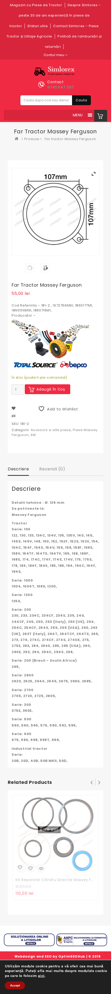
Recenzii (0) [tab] (52, 469)
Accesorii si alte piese (51, 429)
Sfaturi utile (37, 26)
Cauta (81, 100)
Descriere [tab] (18, 469)
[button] (78, 115)
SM (33, 434)
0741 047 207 (60, 87)
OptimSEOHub (71, 956)
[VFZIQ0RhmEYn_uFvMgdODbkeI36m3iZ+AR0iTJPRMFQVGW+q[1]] (30, 268)
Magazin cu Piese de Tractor (36, 5)
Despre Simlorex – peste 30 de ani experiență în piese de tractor (55, 15)
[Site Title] (56, 71)
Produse (31, 138)
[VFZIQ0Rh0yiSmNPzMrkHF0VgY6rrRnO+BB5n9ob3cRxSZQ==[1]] (45, 268)
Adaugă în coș (50, 389)
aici (41, 975)
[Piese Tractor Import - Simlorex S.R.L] (18, 138)
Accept (15, 985)
